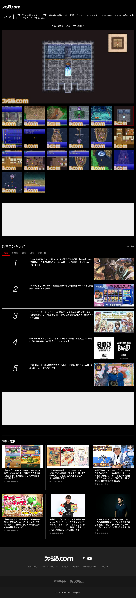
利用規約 (65, 566)
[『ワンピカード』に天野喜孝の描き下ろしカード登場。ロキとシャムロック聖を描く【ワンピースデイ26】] (114, 374)
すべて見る (130, 246)
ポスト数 (42, 252)
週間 (24, 252)
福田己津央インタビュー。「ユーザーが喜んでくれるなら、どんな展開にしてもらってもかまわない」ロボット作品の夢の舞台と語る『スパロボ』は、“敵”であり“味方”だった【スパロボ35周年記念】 (112, 475)
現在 (6, 252)
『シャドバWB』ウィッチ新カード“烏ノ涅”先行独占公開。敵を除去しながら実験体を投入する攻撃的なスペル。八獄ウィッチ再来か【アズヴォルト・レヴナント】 (61, 262)
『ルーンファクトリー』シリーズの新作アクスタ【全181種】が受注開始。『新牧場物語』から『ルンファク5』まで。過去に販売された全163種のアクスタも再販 (61, 315)
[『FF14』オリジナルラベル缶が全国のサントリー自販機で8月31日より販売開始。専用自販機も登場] (114, 295)
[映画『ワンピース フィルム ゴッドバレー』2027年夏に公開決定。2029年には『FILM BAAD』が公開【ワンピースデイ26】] (114, 348)
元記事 (8, 16)
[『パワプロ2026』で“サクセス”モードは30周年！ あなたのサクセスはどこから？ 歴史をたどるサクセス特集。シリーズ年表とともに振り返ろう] (22, 456)
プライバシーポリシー (50, 566)
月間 (32, 252)
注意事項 (76, 566)
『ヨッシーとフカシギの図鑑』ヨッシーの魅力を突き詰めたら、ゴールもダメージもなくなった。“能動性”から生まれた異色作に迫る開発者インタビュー (22, 523)
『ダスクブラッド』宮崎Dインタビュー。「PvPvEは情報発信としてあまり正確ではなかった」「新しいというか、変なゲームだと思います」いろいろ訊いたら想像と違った (112, 524)
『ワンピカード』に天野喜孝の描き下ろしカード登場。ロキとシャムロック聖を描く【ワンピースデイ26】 (61, 366)
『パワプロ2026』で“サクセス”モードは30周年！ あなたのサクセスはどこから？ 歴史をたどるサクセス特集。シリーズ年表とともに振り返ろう (22, 474)
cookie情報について (90, 566)
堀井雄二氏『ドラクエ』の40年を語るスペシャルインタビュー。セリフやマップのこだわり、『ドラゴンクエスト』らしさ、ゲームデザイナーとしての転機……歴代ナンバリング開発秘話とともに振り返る (67, 524)
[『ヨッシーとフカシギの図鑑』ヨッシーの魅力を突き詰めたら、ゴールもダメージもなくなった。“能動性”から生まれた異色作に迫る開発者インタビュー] (22, 505)
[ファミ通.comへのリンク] (11, 6)
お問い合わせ (32, 566)
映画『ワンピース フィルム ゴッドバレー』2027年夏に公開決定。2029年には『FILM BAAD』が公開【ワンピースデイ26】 (61, 340)
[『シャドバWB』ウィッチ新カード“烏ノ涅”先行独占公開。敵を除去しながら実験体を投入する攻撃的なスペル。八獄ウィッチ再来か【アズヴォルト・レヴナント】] (114, 269)
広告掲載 (105, 566)
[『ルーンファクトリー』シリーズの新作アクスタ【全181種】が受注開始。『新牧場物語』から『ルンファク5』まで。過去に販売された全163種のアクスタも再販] (114, 322)
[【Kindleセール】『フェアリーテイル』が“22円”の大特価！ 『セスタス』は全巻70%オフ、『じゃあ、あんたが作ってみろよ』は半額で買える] (68, 456)
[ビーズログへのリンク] (77, 580)
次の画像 (77, 25)
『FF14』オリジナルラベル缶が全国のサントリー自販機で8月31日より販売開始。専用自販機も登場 (61, 287)
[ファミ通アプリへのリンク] (60, 580)
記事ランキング (13, 246)
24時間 (15, 252)
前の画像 (59, 25)
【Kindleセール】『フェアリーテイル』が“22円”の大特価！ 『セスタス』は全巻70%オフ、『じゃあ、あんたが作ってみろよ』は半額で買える (67, 474)
